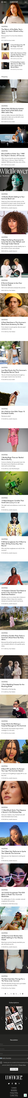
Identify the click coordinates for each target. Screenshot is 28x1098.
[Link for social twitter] (9, 1084)
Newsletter (14, 1090)
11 (11, 994)
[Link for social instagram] (15, 1084)
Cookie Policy (14, 1095)
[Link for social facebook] (12, 1084)
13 (16, 994)
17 (20, 994)
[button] (26, 1018)
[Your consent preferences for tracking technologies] (25, 1095)
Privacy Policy (22, 1065)
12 (13, 994)
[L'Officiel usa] (14, 2)
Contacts (13, 1087)
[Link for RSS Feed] (19, 1084)
